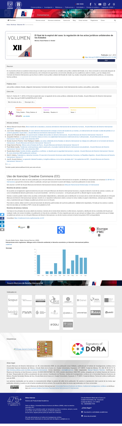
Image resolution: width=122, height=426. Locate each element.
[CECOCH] (40, 300)
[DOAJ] (54, 324)
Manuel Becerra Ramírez (96, 370)
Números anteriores (54, 20)
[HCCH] (95, 300)
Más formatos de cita (14, 102)
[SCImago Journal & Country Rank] (25, 349)
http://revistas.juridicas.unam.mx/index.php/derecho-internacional (27, 370)
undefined (9, 244)
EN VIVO (80, 4)
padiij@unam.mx (65, 419)
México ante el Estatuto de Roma (32, 145)
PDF (106, 60)
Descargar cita (29, 102)
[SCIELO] (54, 312)
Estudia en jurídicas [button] (93, 7)
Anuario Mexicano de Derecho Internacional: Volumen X (85, 135)
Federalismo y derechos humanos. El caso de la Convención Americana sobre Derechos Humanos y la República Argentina (56, 155)
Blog (74, 20)
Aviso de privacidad (90, 416)
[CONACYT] (68, 300)
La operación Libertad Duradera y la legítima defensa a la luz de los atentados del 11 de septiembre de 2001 (56, 159)
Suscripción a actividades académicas (96, 412)
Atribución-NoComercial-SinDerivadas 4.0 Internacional (82, 185)
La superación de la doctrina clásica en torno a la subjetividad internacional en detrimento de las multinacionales (54, 137)
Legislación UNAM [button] (108, 7)
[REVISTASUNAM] (68, 324)
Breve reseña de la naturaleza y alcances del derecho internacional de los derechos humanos (55, 127)
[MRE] (40, 312)
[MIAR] (26, 312)
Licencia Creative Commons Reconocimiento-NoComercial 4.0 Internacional (54, 388)
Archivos (14, 24)
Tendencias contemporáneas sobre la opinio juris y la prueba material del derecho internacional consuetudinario (54, 147)
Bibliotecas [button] (58, 7)
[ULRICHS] (68, 312)
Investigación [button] (48, 7)
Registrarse (94, 20)
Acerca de (66, 20)
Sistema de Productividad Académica (37, 401)
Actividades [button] (80, 7)
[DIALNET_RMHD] (81, 300)
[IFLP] (109, 300)
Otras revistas (83, 20)
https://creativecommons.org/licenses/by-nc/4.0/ (29, 218)
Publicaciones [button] (69, 7)
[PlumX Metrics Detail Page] (10, 113)
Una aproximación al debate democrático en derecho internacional (46, 135)
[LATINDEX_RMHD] (13, 312)
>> (10, 164)
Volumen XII (21, 24)
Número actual (40, 20)
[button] (11, 20)
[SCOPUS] (13, 300)
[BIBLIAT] (95, 312)
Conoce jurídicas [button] (36, 7)
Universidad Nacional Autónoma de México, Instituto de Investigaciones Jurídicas (80, 386)
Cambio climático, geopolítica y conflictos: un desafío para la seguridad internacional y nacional (50, 151)
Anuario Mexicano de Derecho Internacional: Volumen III (33, 143)
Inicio (8, 24)
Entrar (103, 20)
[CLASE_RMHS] (54, 300)
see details (26, 116)
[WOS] (26, 300)
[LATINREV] (109, 312)
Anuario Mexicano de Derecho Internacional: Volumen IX (46, 133)
